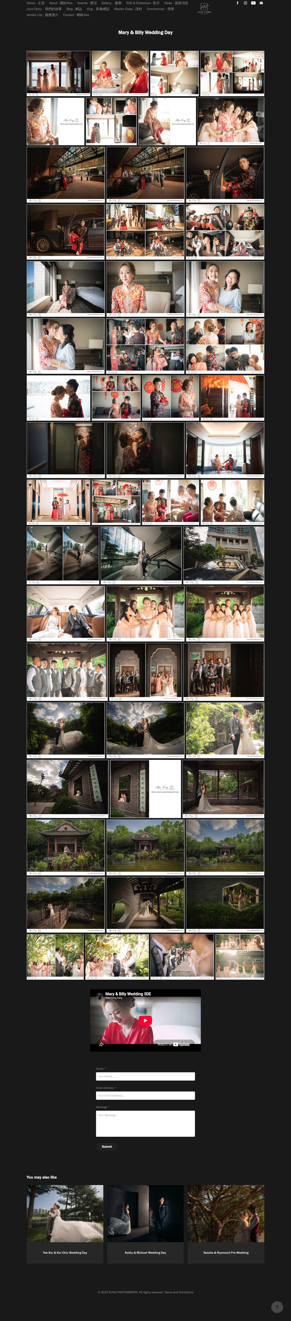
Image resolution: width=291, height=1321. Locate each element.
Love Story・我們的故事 (44, 9)
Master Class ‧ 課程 (128, 9)
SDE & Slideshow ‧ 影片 (143, 3)
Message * (103, 1107)
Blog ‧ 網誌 (74, 9)
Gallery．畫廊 (112, 3)
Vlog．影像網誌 (98, 9)
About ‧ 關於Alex (60, 3)
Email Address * (106, 1088)
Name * (101, 1068)
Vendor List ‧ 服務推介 (42, 15)
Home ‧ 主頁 (36, 3)
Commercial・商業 (160, 9)
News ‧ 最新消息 (176, 3)
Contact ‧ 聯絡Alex (76, 15)
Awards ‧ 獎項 (87, 3)
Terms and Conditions (178, 1292)
